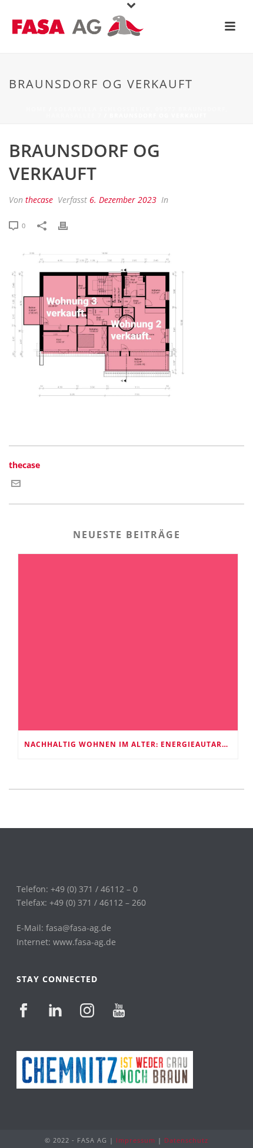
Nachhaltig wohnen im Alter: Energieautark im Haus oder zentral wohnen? (131, 744)
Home (36, 109)
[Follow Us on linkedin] (55, 1011)
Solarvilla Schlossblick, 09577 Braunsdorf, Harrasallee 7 (137, 112)
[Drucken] (68, 225)
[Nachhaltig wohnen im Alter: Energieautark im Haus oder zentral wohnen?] (128, 642)
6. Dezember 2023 (123, 199)
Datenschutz (186, 1140)
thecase (39, 199)
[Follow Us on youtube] (119, 1011)
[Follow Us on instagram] (87, 1011)
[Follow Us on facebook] (23, 1011)
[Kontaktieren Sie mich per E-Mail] (16, 484)
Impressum (135, 1140)
